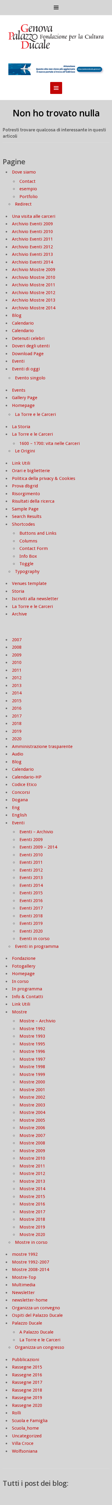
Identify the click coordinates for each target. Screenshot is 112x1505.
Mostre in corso (31, 1242)
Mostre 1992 (32, 1028)
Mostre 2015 (32, 1196)
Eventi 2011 (31, 862)
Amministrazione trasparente (42, 746)
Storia (18, 591)
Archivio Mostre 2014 (33, 308)
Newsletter (23, 1292)
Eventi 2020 (31, 931)
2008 (17, 647)
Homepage (23, 405)
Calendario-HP (27, 777)
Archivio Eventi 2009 (32, 223)
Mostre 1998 (32, 1066)
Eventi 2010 (31, 855)
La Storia (21, 426)
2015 (17, 700)
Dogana (20, 799)
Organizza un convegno (36, 1308)
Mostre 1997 (32, 1059)
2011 (17, 670)
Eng (16, 807)
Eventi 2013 (31, 877)
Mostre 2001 (32, 1089)
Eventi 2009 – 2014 (38, 847)
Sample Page (25, 509)
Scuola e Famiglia (29, 1420)
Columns (28, 541)
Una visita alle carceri (33, 216)
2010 (17, 662)
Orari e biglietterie (31, 470)
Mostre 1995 (32, 1044)
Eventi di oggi (26, 369)
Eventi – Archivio (36, 831)
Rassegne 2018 (27, 1390)
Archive (19, 614)
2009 (17, 655)
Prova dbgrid (25, 486)
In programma (27, 989)
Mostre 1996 (32, 1051)
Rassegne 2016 (27, 1375)
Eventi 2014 (31, 885)
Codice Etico (24, 784)
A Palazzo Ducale (36, 1332)
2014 (17, 693)
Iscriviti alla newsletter (35, 598)
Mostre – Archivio (37, 1021)
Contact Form (33, 548)
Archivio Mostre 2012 (33, 292)
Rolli (16, 1413)
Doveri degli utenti (31, 346)
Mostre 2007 (32, 1135)
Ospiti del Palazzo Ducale (37, 1315)
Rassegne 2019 (27, 1397)
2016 (17, 708)
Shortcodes (23, 524)
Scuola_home (25, 1428)
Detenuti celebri (28, 338)
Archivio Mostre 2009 (33, 269)
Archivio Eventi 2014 (32, 262)
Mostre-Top (24, 1277)
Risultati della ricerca (33, 501)
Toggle (26, 563)
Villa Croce (22, 1443)
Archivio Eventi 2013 (32, 254)
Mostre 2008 (32, 1143)
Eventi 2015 (31, 893)
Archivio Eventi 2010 (32, 231)
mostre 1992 (25, 1254)
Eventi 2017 (31, 908)
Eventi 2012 (31, 870)
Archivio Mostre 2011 (33, 285)
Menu (56, 7)
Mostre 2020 (32, 1234)
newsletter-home (29, 1300)
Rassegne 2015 (27, 1367)
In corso (20, 981)
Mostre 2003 (32, 1105)
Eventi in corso (34, 938)
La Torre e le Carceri (35, 414)
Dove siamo (24, 172)
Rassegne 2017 (27, 1382)
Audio (17, 754)
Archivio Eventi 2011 (32, 239)
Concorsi (21, 792)
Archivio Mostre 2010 (33, 277)
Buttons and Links (37, 533)
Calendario (23, 323)
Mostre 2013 (32, 1181)
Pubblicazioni (25, 1359)
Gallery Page (24, 397)
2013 (17, 685)
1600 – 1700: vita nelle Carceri (49, 443)
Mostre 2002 (32, 1097)
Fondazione (24, 958)
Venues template (29, 583)
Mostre (19, 1012)
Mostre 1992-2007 (30, 1262)
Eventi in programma (37, 946)
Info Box (28, 556)
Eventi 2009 (31, 839)
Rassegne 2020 (27, 1405)
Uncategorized (27, 1436)
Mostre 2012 (32, 1173)
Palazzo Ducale (27, 1323)
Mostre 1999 (32, 1074)
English (19, 815)
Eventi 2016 (31, 900)
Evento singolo (30, 378)
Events (18, 390)
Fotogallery (23, 966)
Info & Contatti (27, 996)
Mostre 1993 (32, 1036)
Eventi (18, 361)
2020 (17, 738)
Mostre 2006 (32, 1127)
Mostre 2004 (32, 1112)
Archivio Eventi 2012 (32, 247)
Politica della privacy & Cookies (43, 478)
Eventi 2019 (31, 923)
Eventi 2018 (31, 916)
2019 (17, 731)
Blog (17, 315)
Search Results (27, 516)
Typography (27, 571)
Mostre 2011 (32, 1166)
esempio (28, 188)
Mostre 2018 (32, 1219)
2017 (17, 716)
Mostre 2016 (32, 1204)
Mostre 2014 (32, 1188)
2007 (17, 639)
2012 (17, 677)
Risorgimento (26, 493)
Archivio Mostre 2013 (33, 300)
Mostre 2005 (32, 1120)
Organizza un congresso (39, 1347)
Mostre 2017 (32, 1211)
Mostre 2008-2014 (30, 1269)
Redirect (23, 204)
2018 (17, 723)
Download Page (28, 353)
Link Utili (21, 463)
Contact (27, 181)
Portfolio (28, 196)
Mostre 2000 (32, 1082)
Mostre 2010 (32, 1158)
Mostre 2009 (32, 1150)
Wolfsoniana (24, 1451)
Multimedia (23, 1284)
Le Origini (25, 451)
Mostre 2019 (32, 1227)
